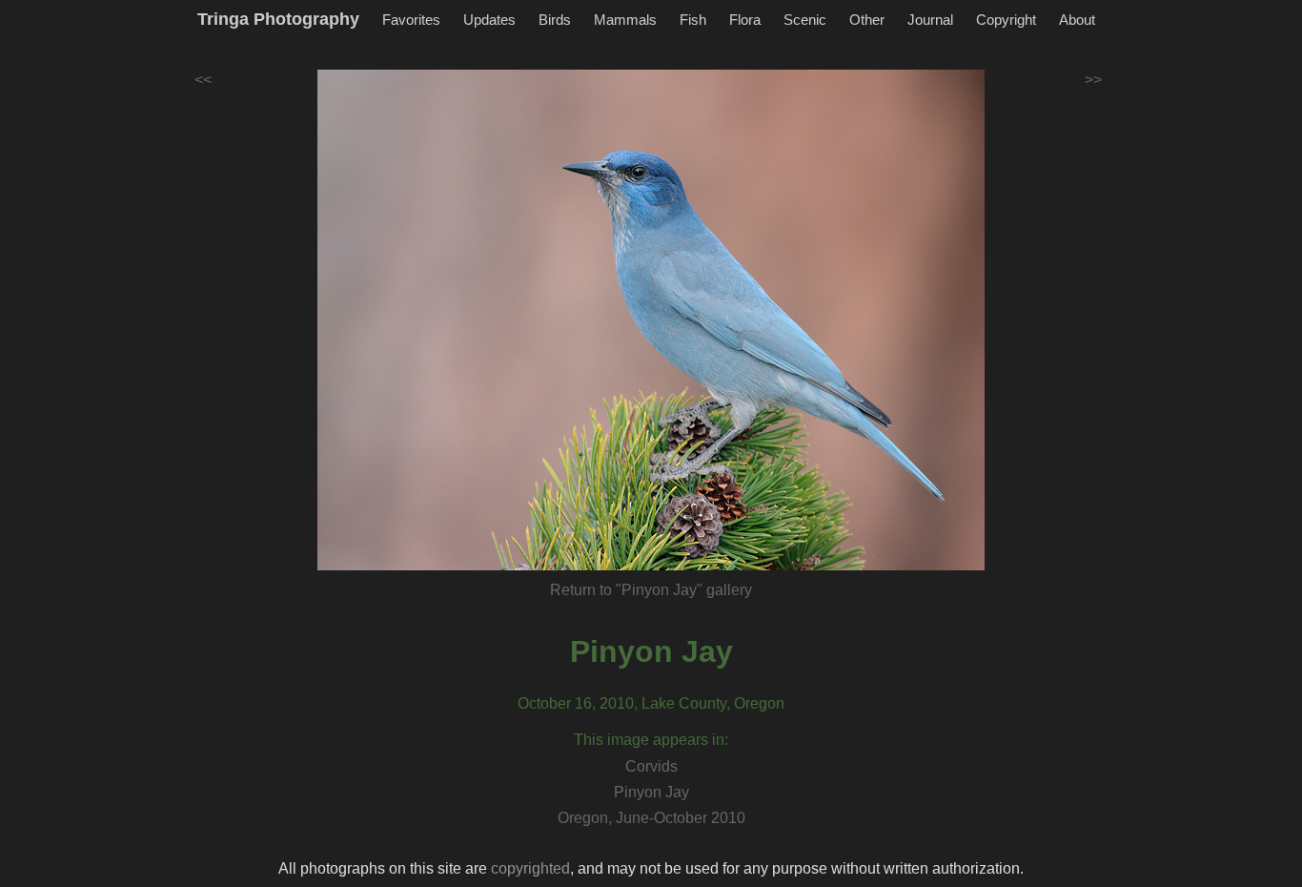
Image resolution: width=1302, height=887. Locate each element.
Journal (930, 19)
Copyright (1006, 19)
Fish (693, 19)
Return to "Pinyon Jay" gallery (651, 590)
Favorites (411, 19)
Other (867, 19)
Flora (745, 19)
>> (1093, 80)
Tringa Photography (278, 19)
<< (203, 80)
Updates (489, 19)
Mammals (625, 19)
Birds (555, 19)
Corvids (651, 766)
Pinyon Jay (651, 651)
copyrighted (530, 868)
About (1077, 19)
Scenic (804, 19)
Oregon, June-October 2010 (651, 818)
